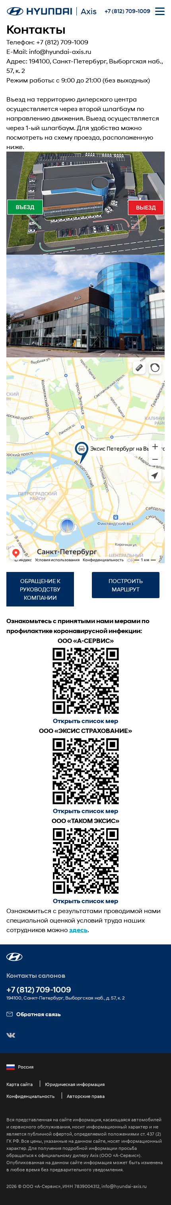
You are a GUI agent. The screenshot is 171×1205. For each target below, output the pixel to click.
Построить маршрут (126, 585)
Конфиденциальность (30, 1096)
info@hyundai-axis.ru (60, 51)
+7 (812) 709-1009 (127, 11)
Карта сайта (19, 1084)
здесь (78, 930)
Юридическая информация (75, 1084)
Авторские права (86, 1096)
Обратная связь (38, 1014)
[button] (14, 957)
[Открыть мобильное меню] (160, 11)
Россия (25, 1067)
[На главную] (39, 11)
